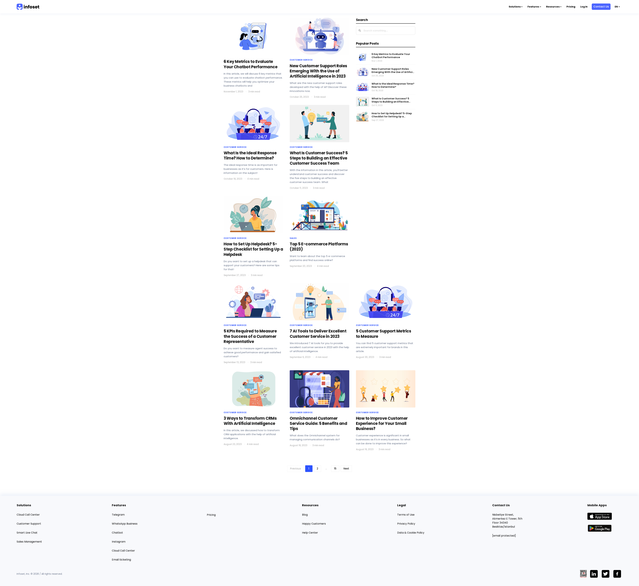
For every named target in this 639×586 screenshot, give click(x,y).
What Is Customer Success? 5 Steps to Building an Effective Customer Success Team (390, 100)
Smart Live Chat (27, 533)
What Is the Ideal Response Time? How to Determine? (393, 85)
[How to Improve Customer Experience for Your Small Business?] (385, 388)
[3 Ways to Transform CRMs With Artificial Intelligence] (253, 388)
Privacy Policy (406, 524)
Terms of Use (406, 515)
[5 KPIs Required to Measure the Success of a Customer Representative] (253, 301)
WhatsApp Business (124, 524)
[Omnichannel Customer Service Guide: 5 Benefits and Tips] (319, 388)
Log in (584, 6)
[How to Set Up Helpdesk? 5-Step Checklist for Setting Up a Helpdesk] (253, 214)
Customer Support (29, 524)
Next (346, 468)
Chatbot (117, 533)
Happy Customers (314, 524)
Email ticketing (121, 560)
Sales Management (29, 542)
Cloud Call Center (28, 515)
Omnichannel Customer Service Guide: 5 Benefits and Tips (318, 423)
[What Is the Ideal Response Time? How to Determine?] (253, 123)
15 (335, 468)
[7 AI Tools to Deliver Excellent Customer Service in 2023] (319, 301)
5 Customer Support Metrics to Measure (383, 333)
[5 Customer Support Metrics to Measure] (385, 301)
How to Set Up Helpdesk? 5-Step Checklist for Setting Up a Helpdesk (392, 115)
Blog (305, 515)
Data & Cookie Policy (410, 533)
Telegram (118, 515)
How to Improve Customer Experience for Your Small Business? (382, 423)
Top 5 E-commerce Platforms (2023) (319, 246)
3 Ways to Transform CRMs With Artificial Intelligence (250, 421)
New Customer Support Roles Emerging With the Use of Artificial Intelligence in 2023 (393, 70)
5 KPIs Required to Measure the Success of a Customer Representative (250, 336)
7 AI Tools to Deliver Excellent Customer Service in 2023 (318, 333)
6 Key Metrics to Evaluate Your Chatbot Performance (391, 56)
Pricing (570, 6)
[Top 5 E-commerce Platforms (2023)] (319, 214)
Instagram (118, 542)
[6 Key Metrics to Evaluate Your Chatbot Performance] (253, 36)
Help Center (310, 533)
